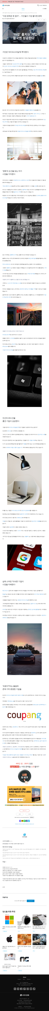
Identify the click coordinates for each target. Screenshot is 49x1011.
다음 (18, 989)
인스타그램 (28, 989)
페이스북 (21, 989)
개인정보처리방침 (27, 1006)
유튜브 (31, 989)
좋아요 (24, 810)
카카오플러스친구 (24, 989)
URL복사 (31, 817)
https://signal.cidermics (38, 805)
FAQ (24, 979)
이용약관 (20, 1006)
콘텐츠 (23, 8)
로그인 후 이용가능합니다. (21, 900)
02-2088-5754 (25, 982)
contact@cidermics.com (26, 985)
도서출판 (45, 8)
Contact (19, 979)
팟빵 (34, 989)
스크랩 (44, 19)
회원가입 (45, 5)
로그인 (40, 5)
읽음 (38, 19)
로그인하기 (31, 900)
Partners (28, 979)
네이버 (15, 989)
